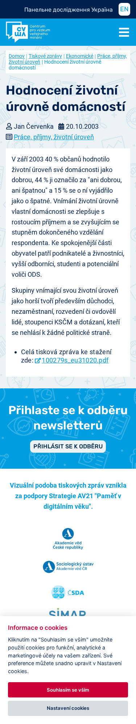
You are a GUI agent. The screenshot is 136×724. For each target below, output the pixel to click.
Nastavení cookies (68, 708)
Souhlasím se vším (68, 690)
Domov (17, 56)
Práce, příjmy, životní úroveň (54, 137)
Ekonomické (79, 56)
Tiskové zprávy (45, 56)
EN (124, 9)
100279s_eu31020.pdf (75, 360)
